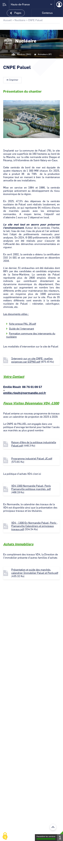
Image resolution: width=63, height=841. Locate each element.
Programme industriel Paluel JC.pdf (31, 458)
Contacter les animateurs (35, 61)
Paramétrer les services (46, 836)
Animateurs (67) (45, 54)
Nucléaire (20, 20)
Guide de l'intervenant (21, 328)
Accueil (7, 20)
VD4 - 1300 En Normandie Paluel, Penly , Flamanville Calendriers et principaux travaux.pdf (34, 526)
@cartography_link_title (28, 61)
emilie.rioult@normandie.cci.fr (24, 393)
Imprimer (13, 80)
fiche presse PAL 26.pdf (22, 324)
